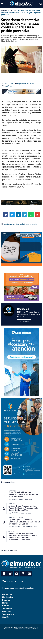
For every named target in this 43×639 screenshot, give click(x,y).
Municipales (7, 597)
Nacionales (7, 594)
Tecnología (7, 614)
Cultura (5, 606)
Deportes (6, 600)
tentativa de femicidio (28, 224)
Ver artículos (24, 322)
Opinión (5, 617)
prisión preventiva (11, 224)
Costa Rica (13, 10)
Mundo (5, 603)
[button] (2, 4)
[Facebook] (4, 573)
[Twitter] (10, 573)
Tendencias (7, 609)
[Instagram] (23, 573)
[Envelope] (29, 573)
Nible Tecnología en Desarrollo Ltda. (26, 629)
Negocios (6, 611)
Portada (4, 10)
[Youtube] (16, 573)
